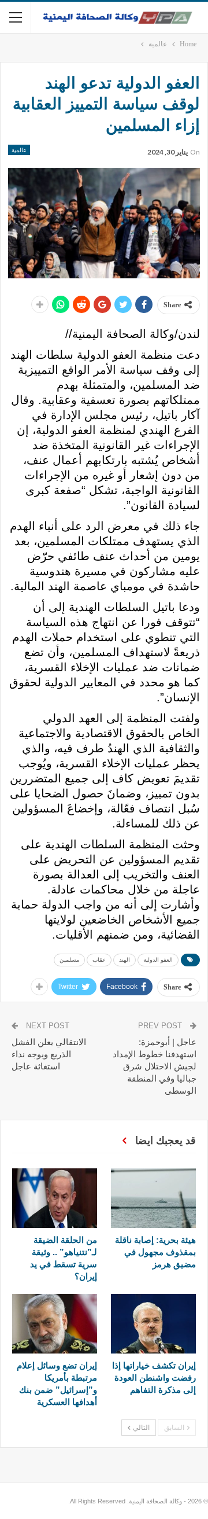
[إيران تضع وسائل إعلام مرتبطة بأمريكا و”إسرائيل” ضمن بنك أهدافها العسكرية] (54, 1324)
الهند (124, 960)
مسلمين (69, 960)
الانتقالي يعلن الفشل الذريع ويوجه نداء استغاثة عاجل (49, 1054)
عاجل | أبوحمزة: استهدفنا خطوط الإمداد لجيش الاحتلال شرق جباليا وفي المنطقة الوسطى (154, 1066)
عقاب (99, 960)
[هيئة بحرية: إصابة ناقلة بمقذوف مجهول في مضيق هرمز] (153, 1198)
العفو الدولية (158, 960)
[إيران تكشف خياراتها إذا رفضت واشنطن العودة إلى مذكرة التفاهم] (153, 1324)
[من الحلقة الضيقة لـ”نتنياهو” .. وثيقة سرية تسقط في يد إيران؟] (54, 1198)
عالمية (19, 149)
